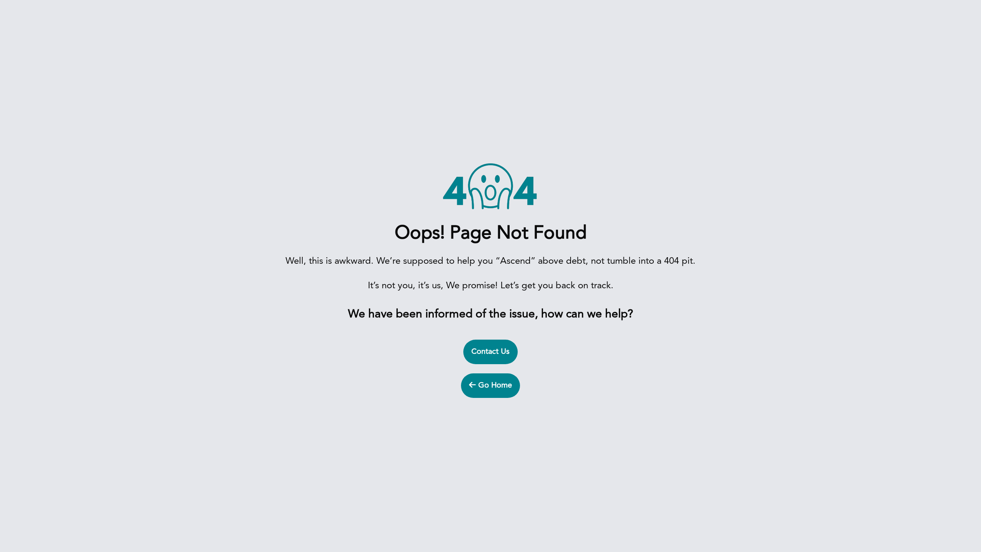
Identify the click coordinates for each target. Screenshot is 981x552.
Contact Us (490, 352)
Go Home (494, 385)
